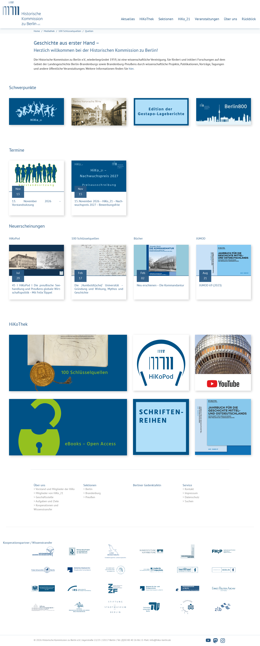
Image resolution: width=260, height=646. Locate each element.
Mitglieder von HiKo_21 (49, 493)
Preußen (90, 497)
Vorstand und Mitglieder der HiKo (55, 489)
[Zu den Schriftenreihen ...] (161, 430)
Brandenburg (93, 493)
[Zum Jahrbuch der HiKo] (223, 430)
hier (131, 69)
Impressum (191, 493)
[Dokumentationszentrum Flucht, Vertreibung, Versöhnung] (187, 551)
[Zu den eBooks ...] (68, 427)
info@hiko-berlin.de (160, 639)
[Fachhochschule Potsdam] (223, 551)
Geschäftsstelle (44, 497)
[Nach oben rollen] (252, 638)
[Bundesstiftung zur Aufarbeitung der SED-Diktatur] (151, 551)
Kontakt (189, 489)
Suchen (189, 501)
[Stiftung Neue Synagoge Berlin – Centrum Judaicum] (43, 607)
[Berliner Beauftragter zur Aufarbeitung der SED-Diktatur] (79, 551)
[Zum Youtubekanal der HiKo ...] (223, 363)
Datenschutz (192, 497)
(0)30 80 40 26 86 (130, 639)
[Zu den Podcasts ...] (161, 363)
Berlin (88, 489)
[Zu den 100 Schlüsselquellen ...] (68, 363)
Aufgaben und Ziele (47, 501)
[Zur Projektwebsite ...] (161, 111)
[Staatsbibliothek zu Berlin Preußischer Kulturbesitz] (187, 588)
